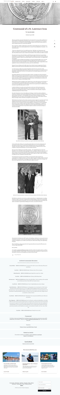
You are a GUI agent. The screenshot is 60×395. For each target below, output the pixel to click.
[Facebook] (54, 47)
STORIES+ (33, 1)
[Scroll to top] (54, 40)
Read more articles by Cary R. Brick (28, 343)
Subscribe (44, 390)
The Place (38, 1)
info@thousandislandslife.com (34, 319)
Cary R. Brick (30, 32)
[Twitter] (54, 44)
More (43, 1)
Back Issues (28, 1)
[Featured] (18, 354)
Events (23, 1)
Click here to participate (37, 334)
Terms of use (27, 387)
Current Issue (17, 1)
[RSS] (22, 385)
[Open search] (53, 1)
